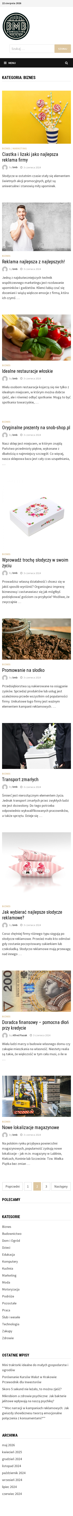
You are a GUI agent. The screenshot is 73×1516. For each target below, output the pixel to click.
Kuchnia (7, 1268)
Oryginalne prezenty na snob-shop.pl (36, 427)
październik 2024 (13, 1473)
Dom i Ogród (11, 1240)
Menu (12, 63)
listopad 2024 (11, 1466)
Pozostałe (9, 1303)
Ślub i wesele (11, 1317)
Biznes (6, 148)
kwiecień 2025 (12, 1452)
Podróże (8, 1296)
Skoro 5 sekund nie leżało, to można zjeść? (32, 1389)
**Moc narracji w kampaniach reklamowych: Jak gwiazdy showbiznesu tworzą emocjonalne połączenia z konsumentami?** (35, 1413)
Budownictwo (12, 1233)
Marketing (20, 148)
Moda (6, 1282)
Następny (61, 1186)
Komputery (10, 1261)
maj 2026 (8, 1445)
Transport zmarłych (20, 779)
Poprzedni (12, 1186)
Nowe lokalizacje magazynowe (30, 1127)
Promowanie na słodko (23, 670)
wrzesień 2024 (12, 1480)
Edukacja (8, 1254)
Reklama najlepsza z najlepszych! (33, 261)
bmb (15, 167)
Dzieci (6, 1247)
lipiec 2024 (9, 1487)
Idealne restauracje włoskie (27, 371)
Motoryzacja (10, 1289)
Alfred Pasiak (20, 1035)
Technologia (10, 1324)
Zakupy (7, 1331)
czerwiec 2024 (12, 1494)
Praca (6, 1310)
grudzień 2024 (12, 1459)
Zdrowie (8, 1338)
